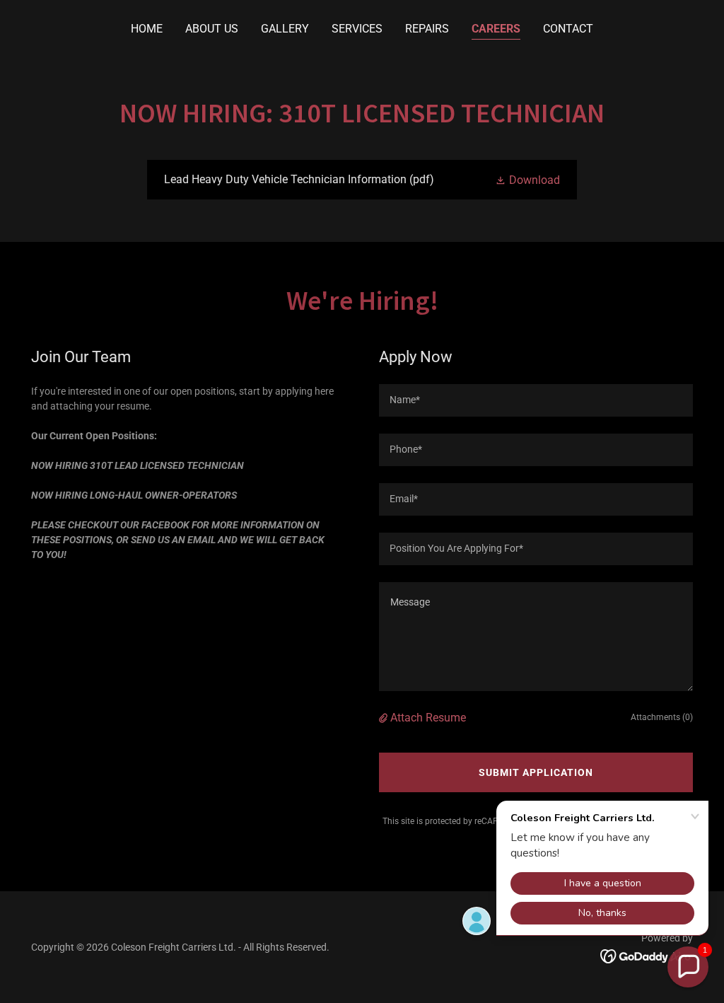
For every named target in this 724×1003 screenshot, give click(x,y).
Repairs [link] (427, 28)
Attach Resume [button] (428, 717)
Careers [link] (496, 28)
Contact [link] (568, 28)
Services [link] (357, 28)
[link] (362, 179)
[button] (527, 180)
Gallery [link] (285, 28)
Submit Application (536, 772)
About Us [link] (211, 28)
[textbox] (536, 400)
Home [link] (147, 28)
